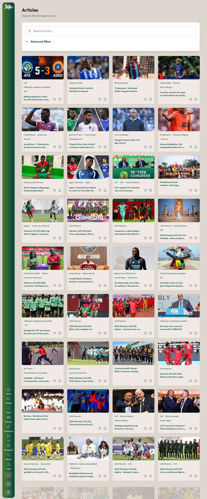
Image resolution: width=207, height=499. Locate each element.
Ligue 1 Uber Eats (76, 182)
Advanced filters (40, 41)
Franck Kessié (90, 135)
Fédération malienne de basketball (83, 464)
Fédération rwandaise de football (173, 321)
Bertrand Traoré (75, 135)
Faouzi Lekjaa (165, 420)
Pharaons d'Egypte (180, 135)
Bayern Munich (89, 273)
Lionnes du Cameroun (41, 226)
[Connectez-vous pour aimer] (54, 99)
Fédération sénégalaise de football (38, 321)
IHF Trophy (28, 368)
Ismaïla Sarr (42, 135)
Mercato (176, 83)
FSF (26, 325)
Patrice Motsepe (120, 420)
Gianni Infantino (132, 182)
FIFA (25, 91)
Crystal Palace (29, 135)
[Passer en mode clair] (8, 484)
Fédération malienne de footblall (37, 87)
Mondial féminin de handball (35, 373)
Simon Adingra (166, 87)
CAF (25, 83)
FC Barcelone (165, 135)
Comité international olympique (172, 273)
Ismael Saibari (75, 273)
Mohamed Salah (121, 83)
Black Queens (74, 368)
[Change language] (8, 475)
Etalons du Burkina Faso (33, 182)
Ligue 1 (87, 182)
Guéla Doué (132, 277)
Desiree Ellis (45, 464)
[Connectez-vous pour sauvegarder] (60, 99)
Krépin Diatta (165, 83)
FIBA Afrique (75, 468)
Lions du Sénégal (121, 135)
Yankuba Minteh (75, 83)
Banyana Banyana (31, 464)
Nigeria (27, 226)
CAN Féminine (75, 226)
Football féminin (180, 226)
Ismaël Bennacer (75, 139)
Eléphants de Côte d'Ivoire (125, 273)
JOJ (161, 277)
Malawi (45, 273)
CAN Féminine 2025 (32, 273)
